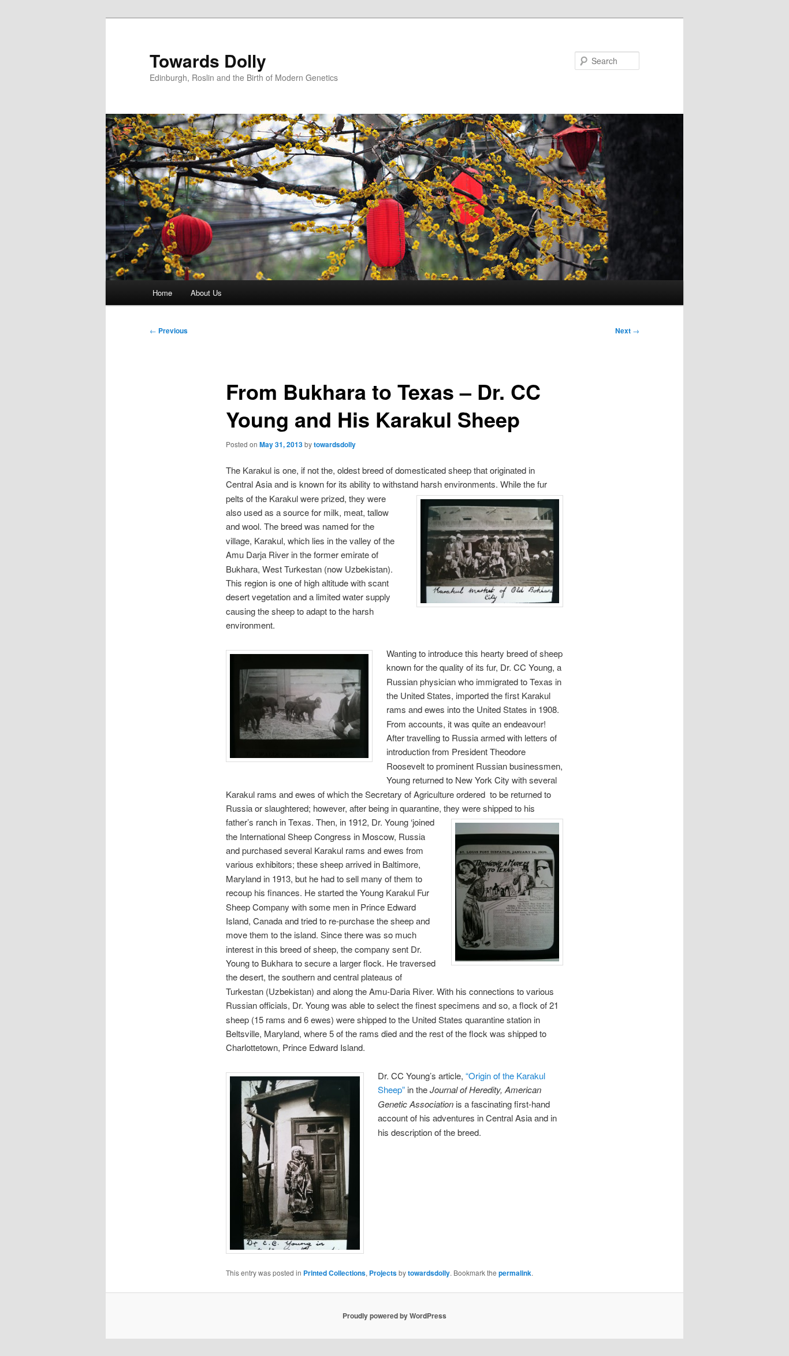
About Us (206, 292)
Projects (383, 1273)
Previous (169, 330)
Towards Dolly (208, 60)
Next (627, 330)
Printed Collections (334, 1273)
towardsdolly (335, 444)
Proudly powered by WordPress (394, 1315)
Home (162, 292)
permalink (514, 1273)
